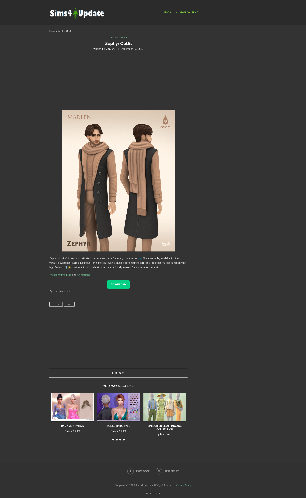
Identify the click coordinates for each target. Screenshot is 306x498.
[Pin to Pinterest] (120, 373)
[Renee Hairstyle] (118, 407)
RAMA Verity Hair (72, 426)
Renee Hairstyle (118, 426)
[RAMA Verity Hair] (72, 407)
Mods (167, 12)
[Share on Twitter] (116, 373)
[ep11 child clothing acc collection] (164, 407)
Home (52, 31)
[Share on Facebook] (112, 373)
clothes (56, 304)
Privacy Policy (183, 485)
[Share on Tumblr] (123, 373)
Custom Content (187, 12)
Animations (83, 274)
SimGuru (110, 48)
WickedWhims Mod (60, 274)
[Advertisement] (118, 80)
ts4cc (69, 304)
